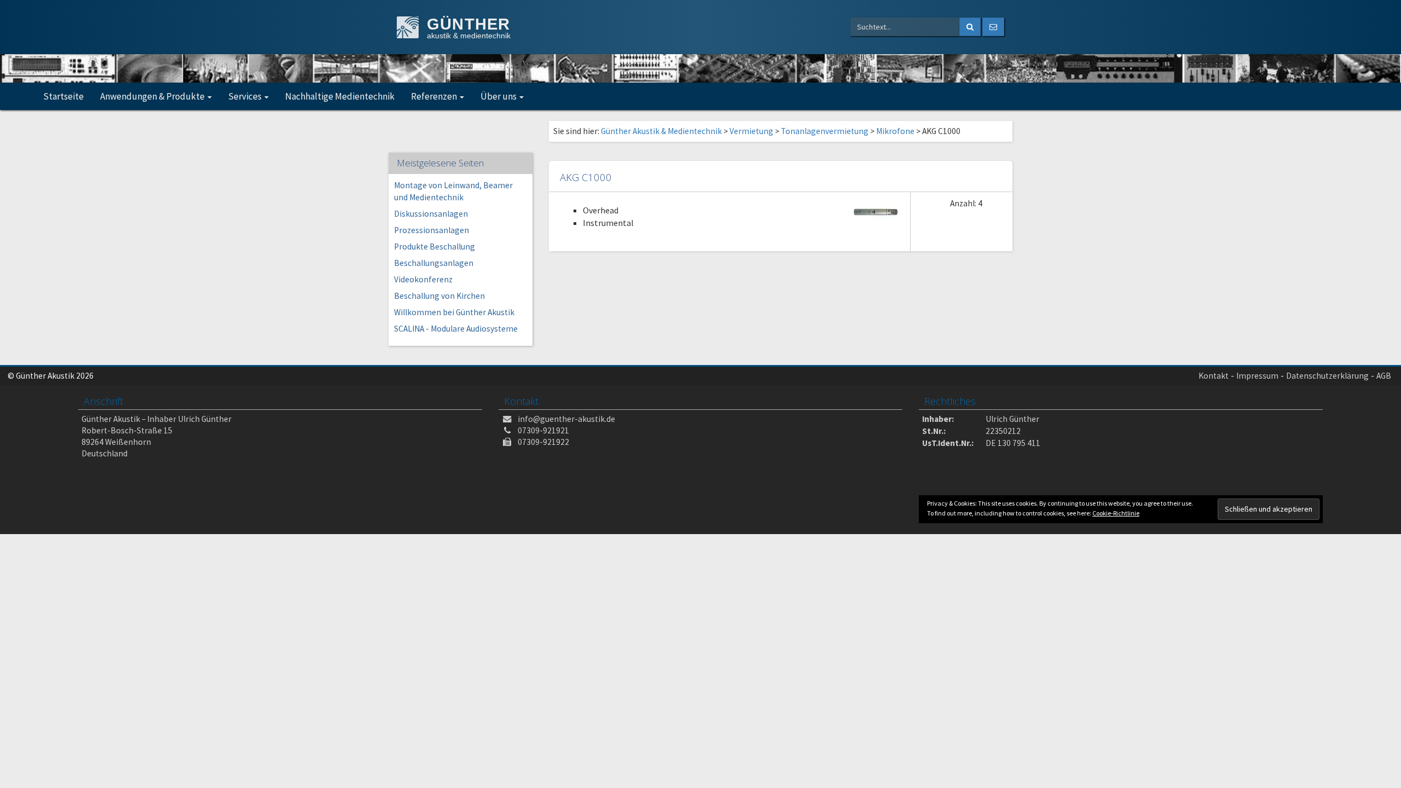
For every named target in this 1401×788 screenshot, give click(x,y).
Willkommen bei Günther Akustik (454, 312)
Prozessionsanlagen (431, 230)
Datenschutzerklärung (1327, 375)
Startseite (63, 96)
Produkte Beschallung (434, 246)
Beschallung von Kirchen (439, 296)
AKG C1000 (586, 177)
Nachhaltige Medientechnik (340, 96)
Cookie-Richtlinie (1115, 513)
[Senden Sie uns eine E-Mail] (993, 27)
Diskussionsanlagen (431, 213)
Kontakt (1214, 375)
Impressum (1257, 375)
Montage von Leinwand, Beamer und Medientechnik (453, 191)
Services (245, 96)
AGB (1383, 375)
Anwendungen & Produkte (153, 96)
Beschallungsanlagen (433, 263)
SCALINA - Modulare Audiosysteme (456, 328)
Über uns (499, 96)
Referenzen (435, 96)
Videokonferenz (423, 279)
